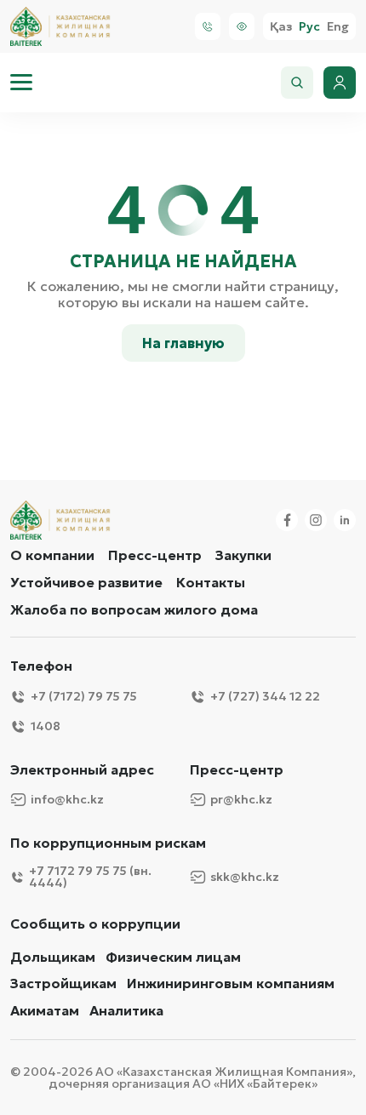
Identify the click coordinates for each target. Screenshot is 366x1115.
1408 (45, 726)
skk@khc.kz (244, 876)
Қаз (281, 27)
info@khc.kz (67, 799)
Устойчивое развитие (86, 582)
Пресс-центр (155, 554)
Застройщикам (63, 983)
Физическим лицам (173, 957)
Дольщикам (52, 957)
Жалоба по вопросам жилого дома (134, 609)
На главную (183, 343)
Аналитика (126, 1011)
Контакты (210, 582)
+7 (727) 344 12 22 (265, 696)
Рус (309, 27)
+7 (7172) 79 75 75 (84, 696)
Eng (338, 27)
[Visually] (241, 26)
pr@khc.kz (241, 799)
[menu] (21, 82)
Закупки (243, 554)
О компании (52, 554)
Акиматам (44, 1011)
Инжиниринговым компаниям (231, 983)
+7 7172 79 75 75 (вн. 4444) (90, 877)
